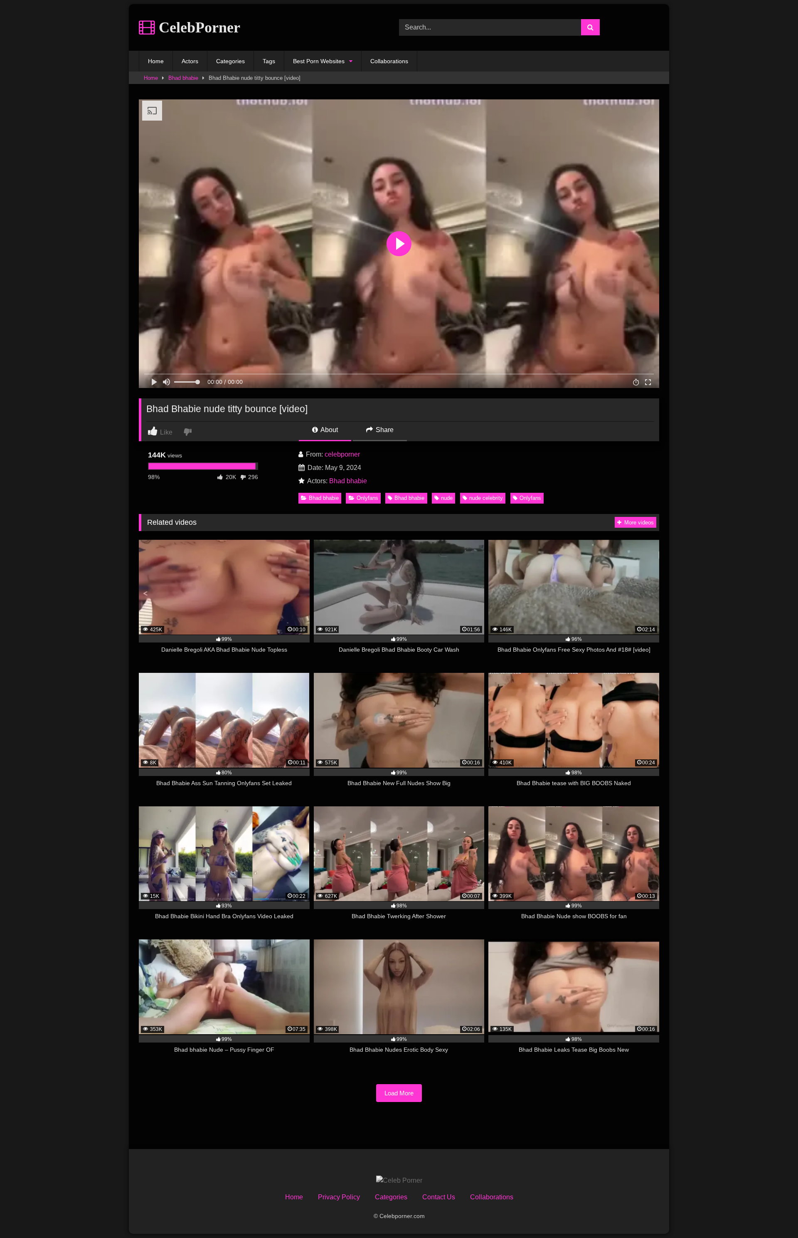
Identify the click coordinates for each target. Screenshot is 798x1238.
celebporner (342, 454)
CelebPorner (197, 27)
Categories (230, 61)
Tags (269, 61)
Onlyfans (367, 498)
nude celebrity (486, 498)
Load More (399, 1093)
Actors (190, 61)
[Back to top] (772, 1213)
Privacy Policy (339, 1197)
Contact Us (438, 1197)
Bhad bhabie (183, 78)
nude (447, 498)
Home (156, 61)
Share (384, 429)
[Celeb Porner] (399, 1181)
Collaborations (389, 61)
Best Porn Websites (319, 61)
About (328, 429)
